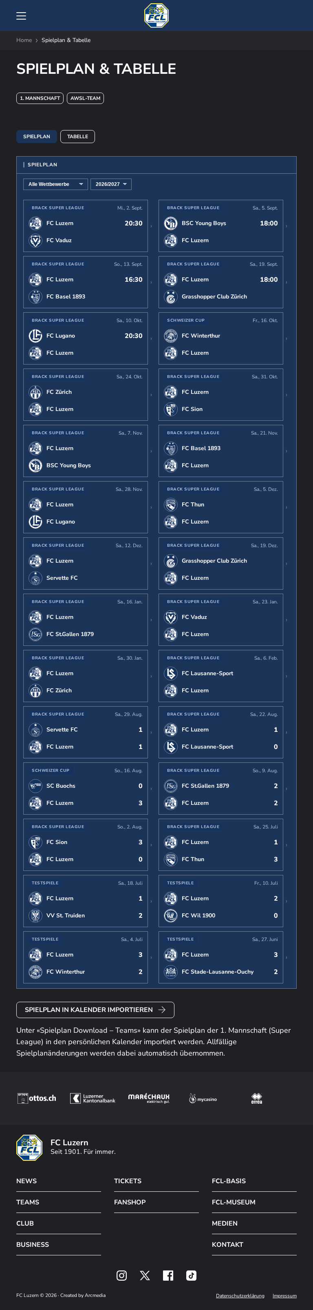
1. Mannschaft (40, 98)
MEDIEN (225, 1223)
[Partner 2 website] (92, 1098)
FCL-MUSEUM (234, 1202)
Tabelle (77, 136)
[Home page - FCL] (156, 15)
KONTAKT (227, 1244)
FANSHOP (129, 1202)
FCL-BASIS (229, 1181)
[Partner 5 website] (256, 1098)
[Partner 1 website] (37, 1098)
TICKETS (127, 1181)
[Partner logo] (122, 1275)
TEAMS (27, 1202)
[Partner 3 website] (149, 1098)
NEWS (26, 1181)
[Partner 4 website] (203, 1098)
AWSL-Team (85, 98)
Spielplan (36, 136)
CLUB (25, 1223)
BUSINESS (32, 1244)
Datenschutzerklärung (240, 1295)
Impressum (285, 1295)
